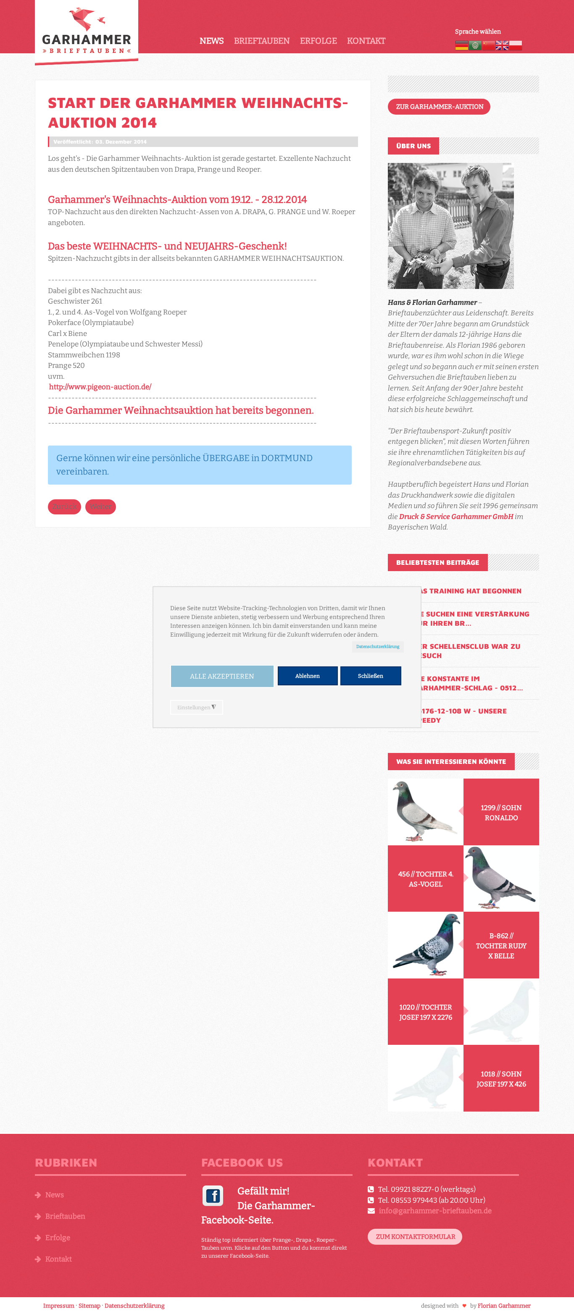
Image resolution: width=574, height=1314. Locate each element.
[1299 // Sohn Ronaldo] (425, 812)
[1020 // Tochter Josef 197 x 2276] (501, 1011)
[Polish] (515, 44)
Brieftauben (262, 41)
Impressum (58, 1305)
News (212, 41)
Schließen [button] (370, 676)
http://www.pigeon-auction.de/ (100, 387)
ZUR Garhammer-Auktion (440, 106)
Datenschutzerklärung (378, 646)
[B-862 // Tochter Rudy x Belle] (425, 945)
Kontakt (366, 41)
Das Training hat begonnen (467, 591)
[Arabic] (475, 44)
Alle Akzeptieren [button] (222, 676)
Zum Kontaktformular (416, 1237)
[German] (462, 44)
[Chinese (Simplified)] (488, 44)
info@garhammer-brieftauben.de (435, 1210)
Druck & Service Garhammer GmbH (456, 516)
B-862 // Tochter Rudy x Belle (501, 945)
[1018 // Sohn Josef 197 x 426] (425, 1078)
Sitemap (89, 1305)
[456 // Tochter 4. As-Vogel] (501, 878)
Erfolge (318, 41)
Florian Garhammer (504, 1305)
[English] (502, 44)
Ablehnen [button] (307, 676)
